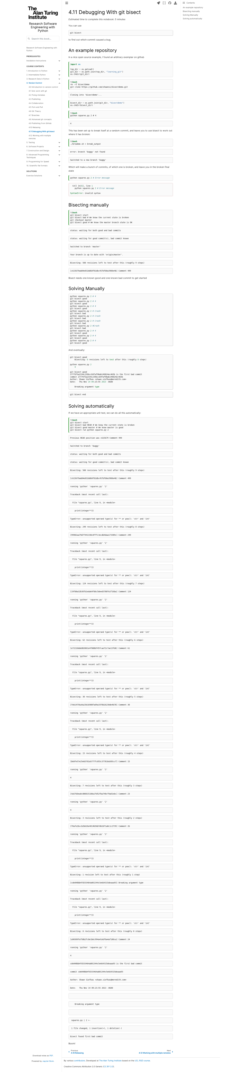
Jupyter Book (48, 1061)
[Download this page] (175, 3)
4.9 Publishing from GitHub (40, 123)
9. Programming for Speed (37, 161)
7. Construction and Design (37, 151)
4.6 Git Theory (35, 111)
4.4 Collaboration (36, 103)
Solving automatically (192, 18)
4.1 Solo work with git (38, 91)
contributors (79, 1060)
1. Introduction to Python (36, 71)
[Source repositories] (169, 3)
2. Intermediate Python (36, 75)
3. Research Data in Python (37, 79)
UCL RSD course (142, 1060)
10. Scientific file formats (37, 166)
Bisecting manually (191, 11)
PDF (51, 1056)
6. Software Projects (35, 146)
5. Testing (30, 142)
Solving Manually (190, 15)
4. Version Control (34, 83)
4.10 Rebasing (34, 127)
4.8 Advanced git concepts (40, 119)
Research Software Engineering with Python (41, 49)
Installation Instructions (36, 61)
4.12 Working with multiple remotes (40, 137)
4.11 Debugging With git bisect (42, 131)
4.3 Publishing (34, 99)
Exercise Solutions (34, 176)
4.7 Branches (34, 115)
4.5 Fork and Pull (36, 107)
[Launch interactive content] (158, 3)
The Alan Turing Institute (110, 1060)
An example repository (193, 7)
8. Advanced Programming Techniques (37, 156)
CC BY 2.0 (108, 1066)
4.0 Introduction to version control (43, 87)
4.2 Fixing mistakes (37, 95)
